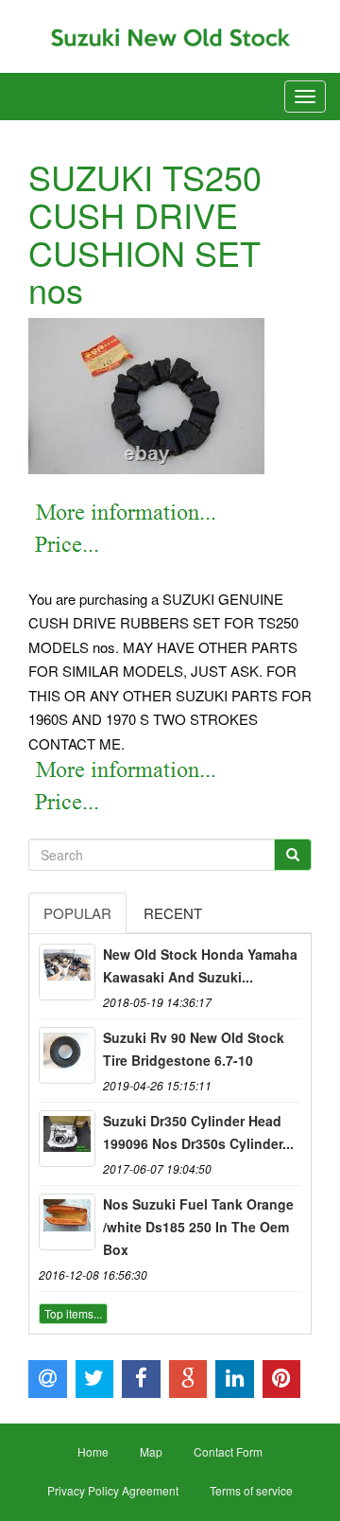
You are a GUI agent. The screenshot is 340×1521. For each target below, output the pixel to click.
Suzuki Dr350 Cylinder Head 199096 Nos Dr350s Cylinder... (198, 1132)
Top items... (73, 1313)
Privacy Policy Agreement (112, 1490)
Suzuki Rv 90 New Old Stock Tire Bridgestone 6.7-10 (193, 1049)
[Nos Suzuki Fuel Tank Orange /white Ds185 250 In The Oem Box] (67, 1222)
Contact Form (228, 1451)
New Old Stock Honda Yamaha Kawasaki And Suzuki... (200, 965)
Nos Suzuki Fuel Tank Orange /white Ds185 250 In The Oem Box (198, 1226)
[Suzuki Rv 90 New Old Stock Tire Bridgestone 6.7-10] (67, 1055)
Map (151, 1451)
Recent (173, 913)
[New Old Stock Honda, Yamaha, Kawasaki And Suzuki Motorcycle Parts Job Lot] (67, 972)
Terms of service (251, 1490)
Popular (77, 913)
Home (93, 1451)
